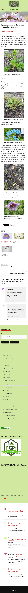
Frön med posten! (16, 240)
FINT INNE (5, 355)
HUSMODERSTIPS (7, 368)
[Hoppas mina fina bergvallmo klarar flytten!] (6, 236)
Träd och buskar (9, 418)
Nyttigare (7, 384)
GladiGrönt (14, 9)
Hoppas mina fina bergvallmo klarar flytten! (6, 240)
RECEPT (5, 377)
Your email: (4, 333)
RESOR (5, 390)
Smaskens (7, 387)
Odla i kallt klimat (9, 406)
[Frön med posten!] (18, 236)
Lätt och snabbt (8, 380)
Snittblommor (8, 362)
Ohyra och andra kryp (10, 409)
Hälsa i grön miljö (9, 402)
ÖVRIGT (5, 374)
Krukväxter (7, 359)
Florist (4, 365)
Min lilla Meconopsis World (6, 253)
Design (6, 399)
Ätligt (6, 396)
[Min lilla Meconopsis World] (6, 249)
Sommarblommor (9, 415)
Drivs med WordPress (6, 589)
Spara (6, 371)
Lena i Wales (10, 289)
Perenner (7, 412)
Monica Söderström (8, 31)
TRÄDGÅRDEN (7, 393)
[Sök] (24, 10)
